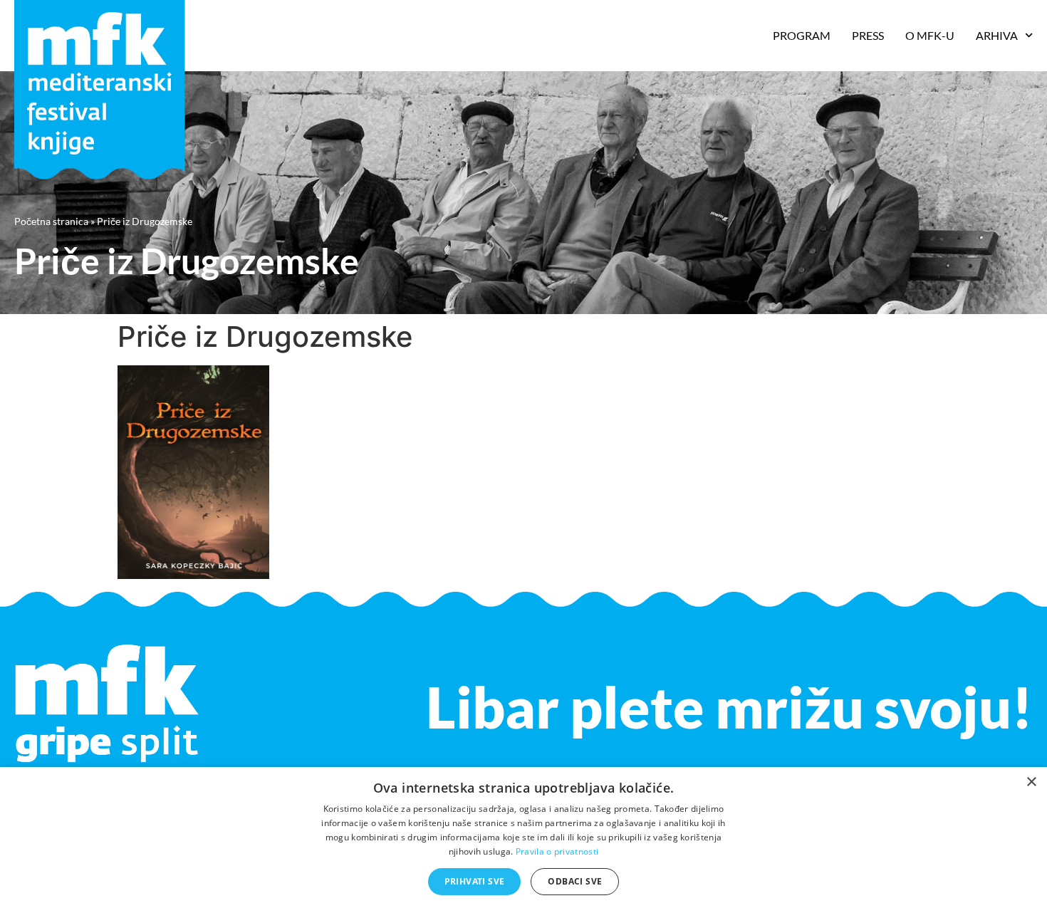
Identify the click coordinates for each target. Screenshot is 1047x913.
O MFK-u (929, 35)
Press (868, 35)
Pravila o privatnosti (557, 851)
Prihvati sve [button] (474, 881)
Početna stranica (51, 221)
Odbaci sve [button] (575, 881)
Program (801, 35)
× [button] (1031, 782)
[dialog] (523, 840)
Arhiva (997, 35)
